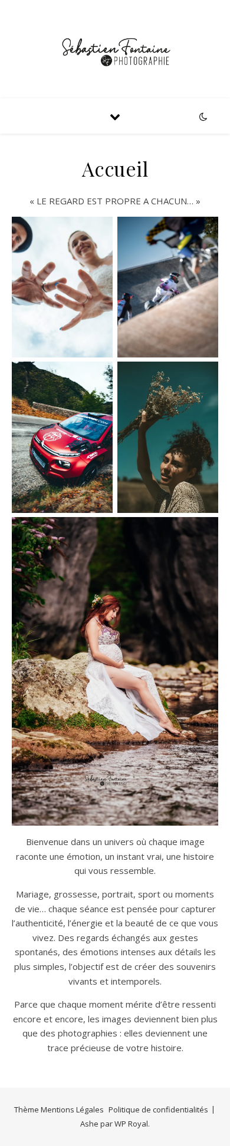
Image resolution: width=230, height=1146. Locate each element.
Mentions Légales (72, 1109)
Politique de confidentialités (158, 1109)
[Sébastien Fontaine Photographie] (115, 49)
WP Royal (131, 1123)
